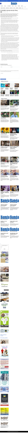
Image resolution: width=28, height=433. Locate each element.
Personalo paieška (4, 337)
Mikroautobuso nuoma (3, 335)
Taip (1, 246)
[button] (0, 3)
